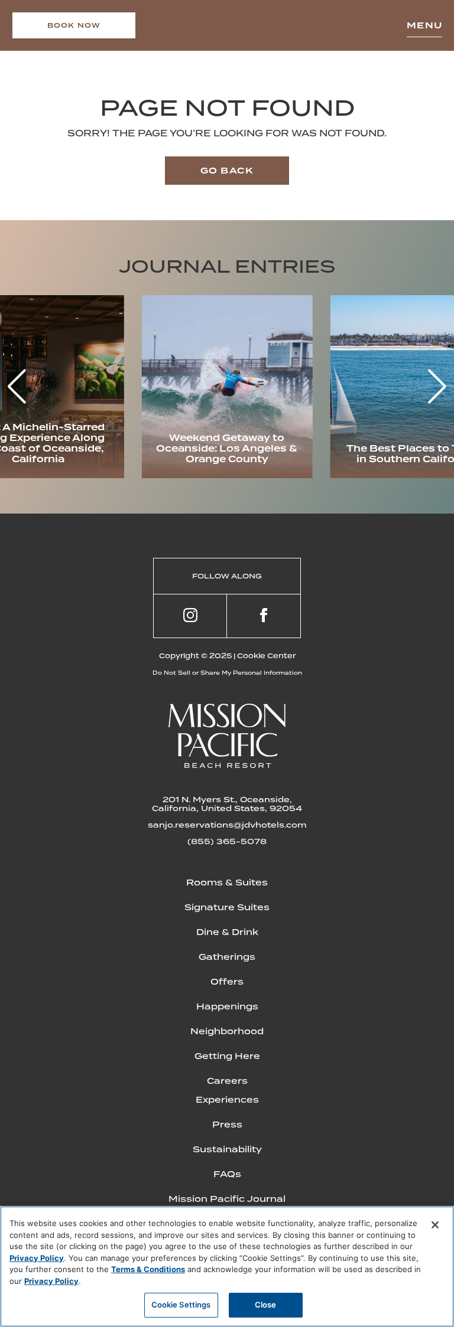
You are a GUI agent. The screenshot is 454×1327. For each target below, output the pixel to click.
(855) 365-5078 (227, 841)
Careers (227, 1081)
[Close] (435, 1225)
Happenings (227, 1006)
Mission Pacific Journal (227, 1199)
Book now (74, 25)
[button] (437, 386)
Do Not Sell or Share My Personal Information (227, 672)
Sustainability (227, 1149)
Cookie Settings (181, 1304)
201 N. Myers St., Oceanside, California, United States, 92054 (227, 804)
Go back (227, 170)
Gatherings (227, 957)
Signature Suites (227, 907)
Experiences (227, 1099)
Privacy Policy (36, 1258)
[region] (227, 1266)
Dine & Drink (227, 932)
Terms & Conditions (148, 1269)
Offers (227, 981)
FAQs (227, 1174)
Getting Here (227, 1056)
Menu (424, 25)
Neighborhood (227, 1031)
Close (266, 1304)
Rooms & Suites (227, 882)
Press (227, 1124)
